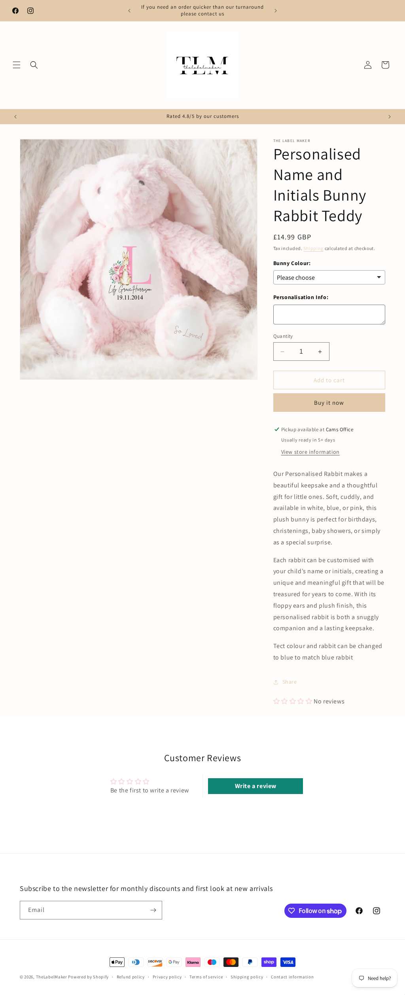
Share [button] (289, 681)
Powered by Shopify (88, 977)
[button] (16, 65)
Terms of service (206, 977)
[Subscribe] (153, 910)
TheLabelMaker (51, 977)
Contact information (292, 977)
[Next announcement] (275, 10)
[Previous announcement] (129, 10)
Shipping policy (247, 977)
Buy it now (329, 402)
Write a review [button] (255, 786)
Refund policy (131, 977)
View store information (310, 451)
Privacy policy (167, 977)
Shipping (313, 248)
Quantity (283, 336)
